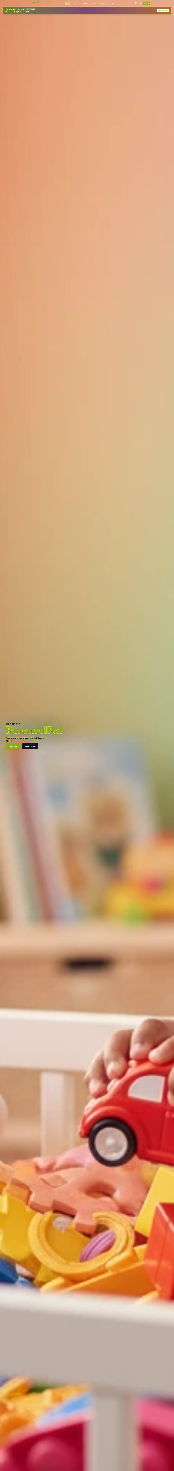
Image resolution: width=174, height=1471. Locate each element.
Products (93, 3)
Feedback (103, 3)
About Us (75, 3)
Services (84, 3)
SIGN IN (146, 3)
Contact (112, 3)
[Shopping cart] (140, 3)
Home (67, 3)
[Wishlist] (136, 3)
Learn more (30, 746)
